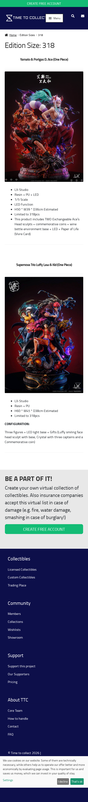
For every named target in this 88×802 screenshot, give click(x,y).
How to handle (18, 718)
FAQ (11, 734)
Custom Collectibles (21, 577)
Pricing (12, 682)
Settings (8, 780)
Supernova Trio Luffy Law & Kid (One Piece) (44, 264)
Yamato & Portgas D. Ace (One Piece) (44, 59)
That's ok (76, 781)
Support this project (21, 666)
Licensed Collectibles (22, 569)
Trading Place (17, 585)
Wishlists (14, 629)
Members (14, 613)
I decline (63, 781)
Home (13, 35)
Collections (15, 621)
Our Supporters (18, 674)
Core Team (15, 710)
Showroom (15, 637)
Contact (13, 726)
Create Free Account (44, 3)
